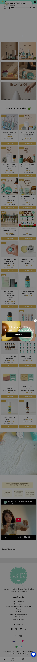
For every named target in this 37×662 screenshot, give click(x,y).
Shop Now (18, 334)
